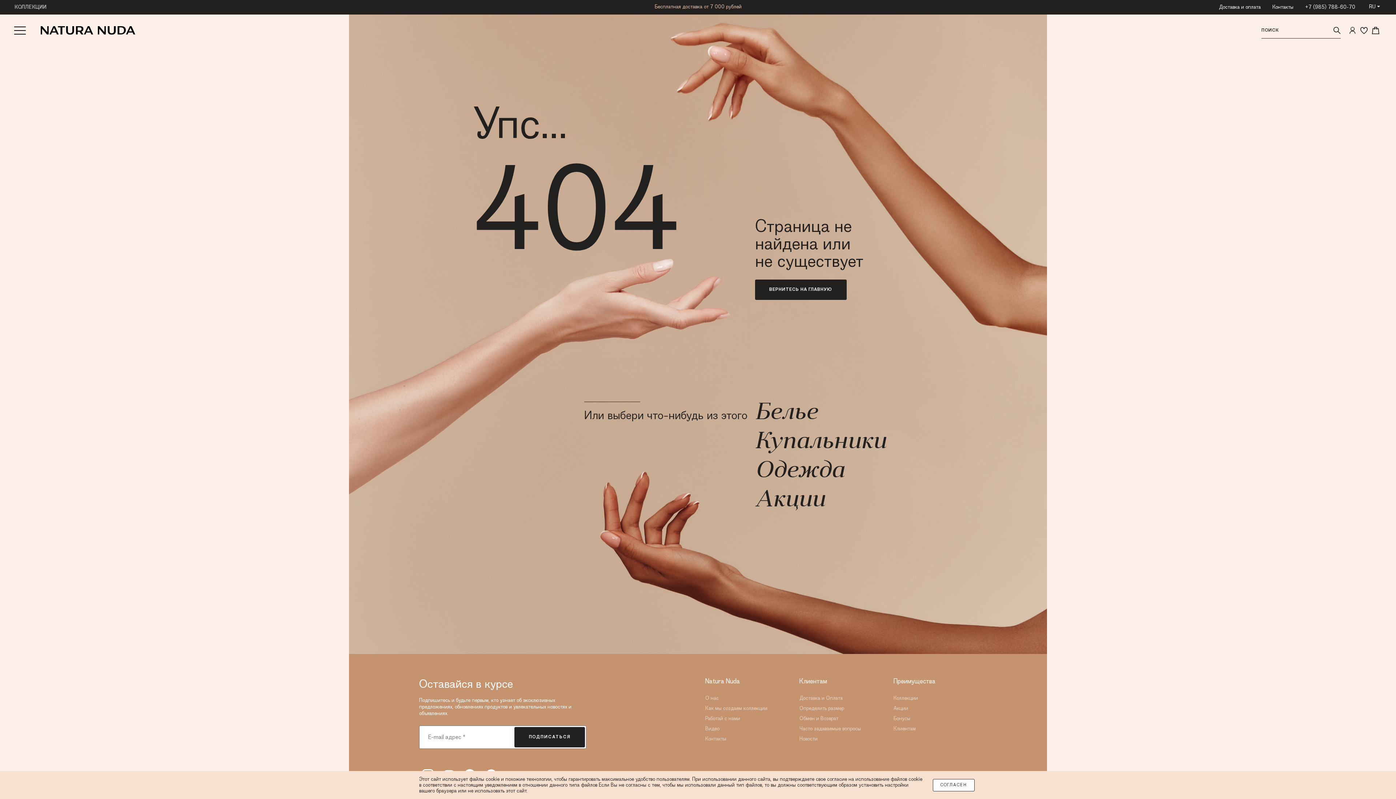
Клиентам (905, 728)
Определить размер (821, 708)
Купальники (820, 442)
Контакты (1282, 7)
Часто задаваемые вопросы (830, 728)
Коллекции (906, 698)
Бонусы (902, 718)
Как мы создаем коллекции (736, 708)
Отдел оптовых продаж (698, 6)
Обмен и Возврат (818, 718)
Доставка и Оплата (821, 698)
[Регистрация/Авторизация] (1352, 30)
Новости (808, 739)
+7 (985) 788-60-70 (1330, 7)
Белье (786, 413)
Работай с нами (722, 718)
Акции (790, 500)
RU (1372, 6)
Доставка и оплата (1240, 7)
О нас (712, 698)
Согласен (953, 785)
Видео (712, 728)
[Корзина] (1375, 30)
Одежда (799, 471)
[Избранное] (1364, 30)
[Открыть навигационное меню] (20, 30)
